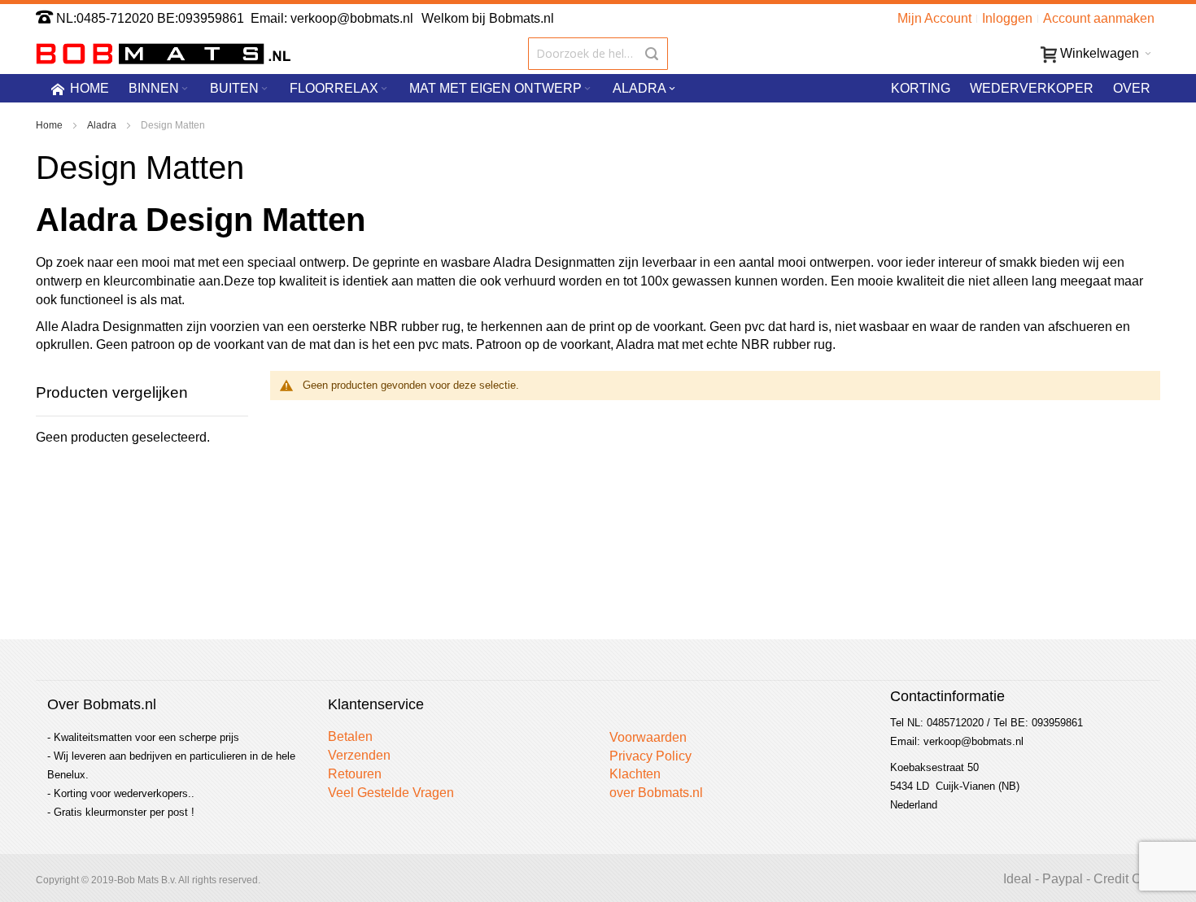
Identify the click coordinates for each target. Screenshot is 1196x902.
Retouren (355, 774)
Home (50, 125)
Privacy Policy (650, 756)
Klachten (635, 774)
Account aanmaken (1099, 18)
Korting (920, 88)
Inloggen (1007, 18)
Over (1131, 88)
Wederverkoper (1031, 88)
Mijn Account (934, 18)
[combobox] (597, 53)
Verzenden (359, 755)
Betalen (350, 736)
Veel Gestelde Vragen (391, 793)
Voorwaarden (648, 737)
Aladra (103, 125)
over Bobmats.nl (656, 793)
